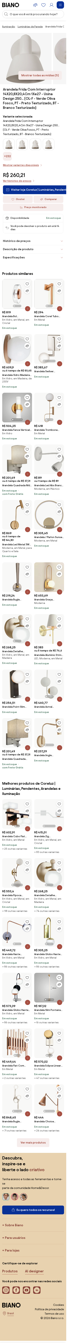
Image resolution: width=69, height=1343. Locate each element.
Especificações (14, 257)
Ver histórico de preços (17, 181)
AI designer (34, 1271)
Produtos (10, 1271)
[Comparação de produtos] (35, 5)
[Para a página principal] (10, 5)
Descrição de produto (18, 249)
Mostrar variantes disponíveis (21, 165)
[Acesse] (51, 5)
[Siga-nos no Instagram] (6, 1290)
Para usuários (15, 1237)
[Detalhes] (27, 308)
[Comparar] (27, 291)
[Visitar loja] (26, 58)
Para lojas (12, 1250)
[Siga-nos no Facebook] (16, 1290)
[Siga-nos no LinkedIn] (36, 1290)
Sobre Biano (14, 1225)
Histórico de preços (16, 240)
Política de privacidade (49, 1309)
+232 (7, 156)
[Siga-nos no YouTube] (26, 1290)
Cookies (58, 1304)
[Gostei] (27, 284)
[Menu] (60, 5)
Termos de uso (54, 1313)
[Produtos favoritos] (43, 5)
